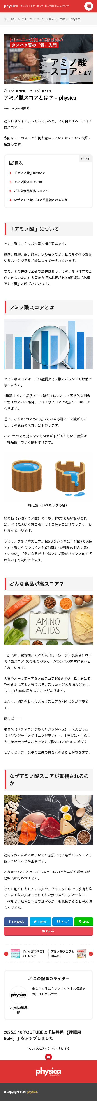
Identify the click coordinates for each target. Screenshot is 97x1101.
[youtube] (48, 1057)
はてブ (65, 921)
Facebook (18, 921)
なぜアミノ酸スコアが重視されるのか (38, 200)
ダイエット (28, 19)
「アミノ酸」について (27, 173)
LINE (86, 921)
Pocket (50, 931)
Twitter (42, 921)
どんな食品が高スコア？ (29, 191)
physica (36, 6)
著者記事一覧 (47, 1008)
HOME (12, 19)
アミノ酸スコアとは (25, 182)
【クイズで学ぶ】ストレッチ (33, 954)
